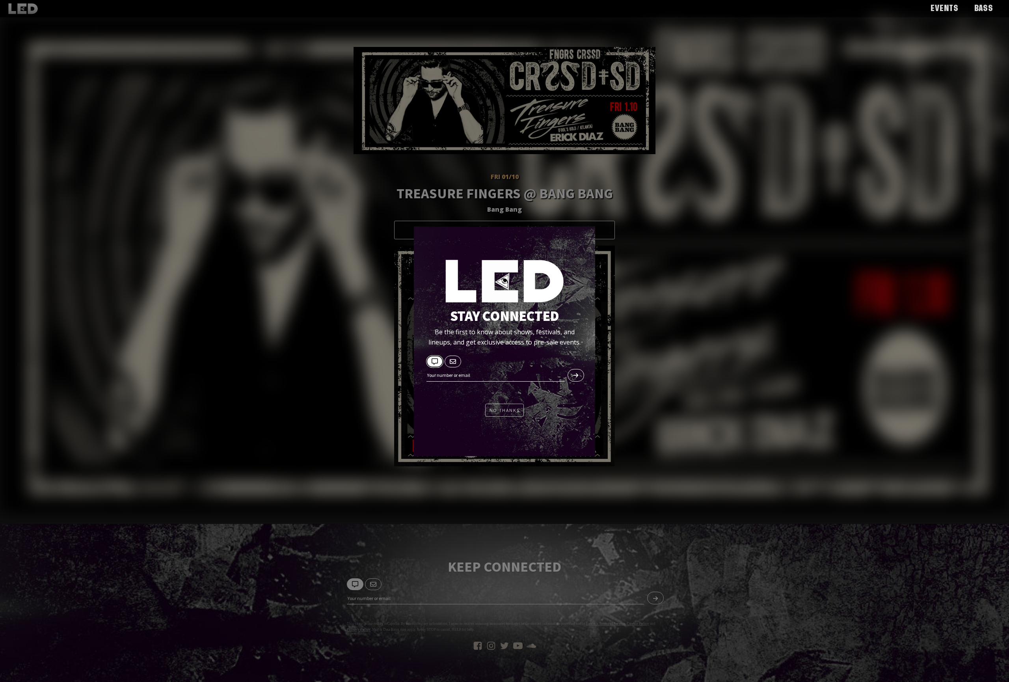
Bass (983, 9)
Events (945, 9)
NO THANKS (504, 410)
